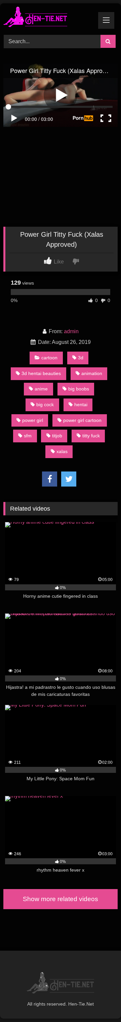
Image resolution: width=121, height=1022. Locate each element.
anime (41, 388)
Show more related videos (60, 898)
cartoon (49, 357)
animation (91, 373)
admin (71, 331)
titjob (57, 435)
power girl (32, 420)
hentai (80, 404)
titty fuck (91, 435)
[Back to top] (100, 1002)
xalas (62, 451)
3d (80, 357)
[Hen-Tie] (49, 18)
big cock (45, 404)
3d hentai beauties (41, 373)
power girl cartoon (82, 420)
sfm (28, 435)
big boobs (78, 388)
